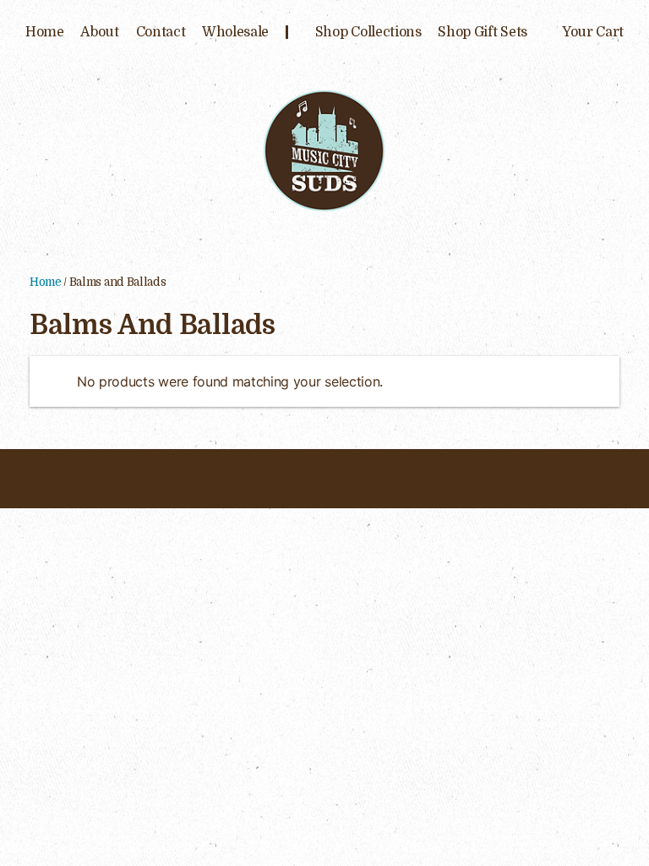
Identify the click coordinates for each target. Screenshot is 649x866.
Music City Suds (324, 150)
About (99, 32)
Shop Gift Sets (482, 32)
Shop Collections (368, 32)
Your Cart (593, 32)
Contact (161, 32)
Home (44, 32)
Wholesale (235, 32)
